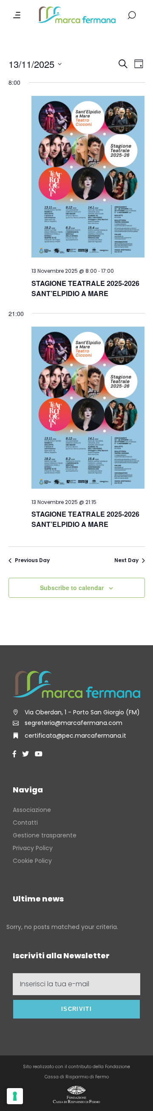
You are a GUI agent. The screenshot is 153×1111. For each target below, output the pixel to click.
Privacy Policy (33, 848)
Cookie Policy (32, 860)
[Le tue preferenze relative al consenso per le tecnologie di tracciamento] (15, 1096)
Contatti (25, 822)
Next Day (126, 560)
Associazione (32, 810)
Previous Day (32, 560)
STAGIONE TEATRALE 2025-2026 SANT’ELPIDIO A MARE (85, 288)
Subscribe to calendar (72, 587)
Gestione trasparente (44, 835)
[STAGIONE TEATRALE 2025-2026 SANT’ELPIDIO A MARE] (88, 178)
